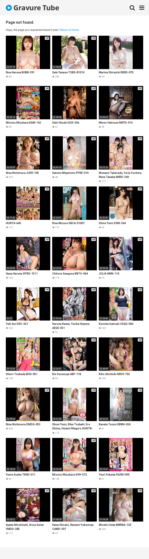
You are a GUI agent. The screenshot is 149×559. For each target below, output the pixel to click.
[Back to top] (136, 547)
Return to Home (69, 29)
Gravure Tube (35, 7)
